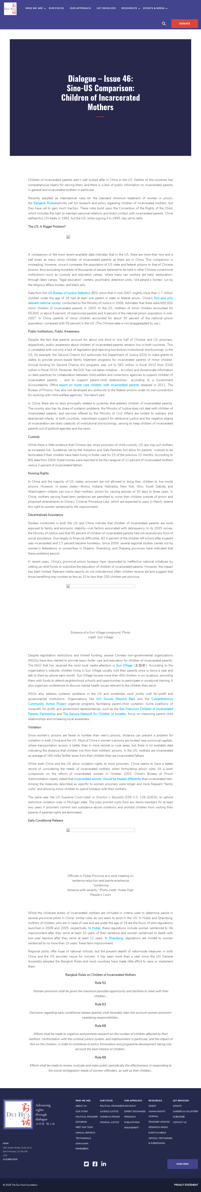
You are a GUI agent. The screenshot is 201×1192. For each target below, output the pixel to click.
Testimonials (83, 1138)
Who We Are (34, 8)
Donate (184, 23)
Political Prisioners (112, 1106)
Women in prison (110, 1117)
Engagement (131, 1128)
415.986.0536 (10, 1159)
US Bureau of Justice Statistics (69, 293)
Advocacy (130, 1106)
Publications (132, 1122)
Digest (152, 1106)
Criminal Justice (109, 1122)
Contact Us (179, 1122)
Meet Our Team (84, 1127)
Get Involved (106, 8)
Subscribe (179, 1117)
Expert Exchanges (135, 1111)
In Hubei (94, 928)
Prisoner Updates (159, 1122)
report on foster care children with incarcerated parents (99, 385)
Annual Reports (85, 1133)
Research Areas (158, 1127)
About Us (81, 1106)
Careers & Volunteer (185, 1111)
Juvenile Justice (109, 1111)
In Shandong (114, 938)
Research (130, 1117)
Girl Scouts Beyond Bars (115, 699)
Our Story (82, 1111)
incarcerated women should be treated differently (107, 779)
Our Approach (80, 8)
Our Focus (56, 8)
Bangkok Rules (44, 203)
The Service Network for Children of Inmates (94, 714)
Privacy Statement (186, 1185)
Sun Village (124, 665)
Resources (129, 8)
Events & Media (154, 8)
